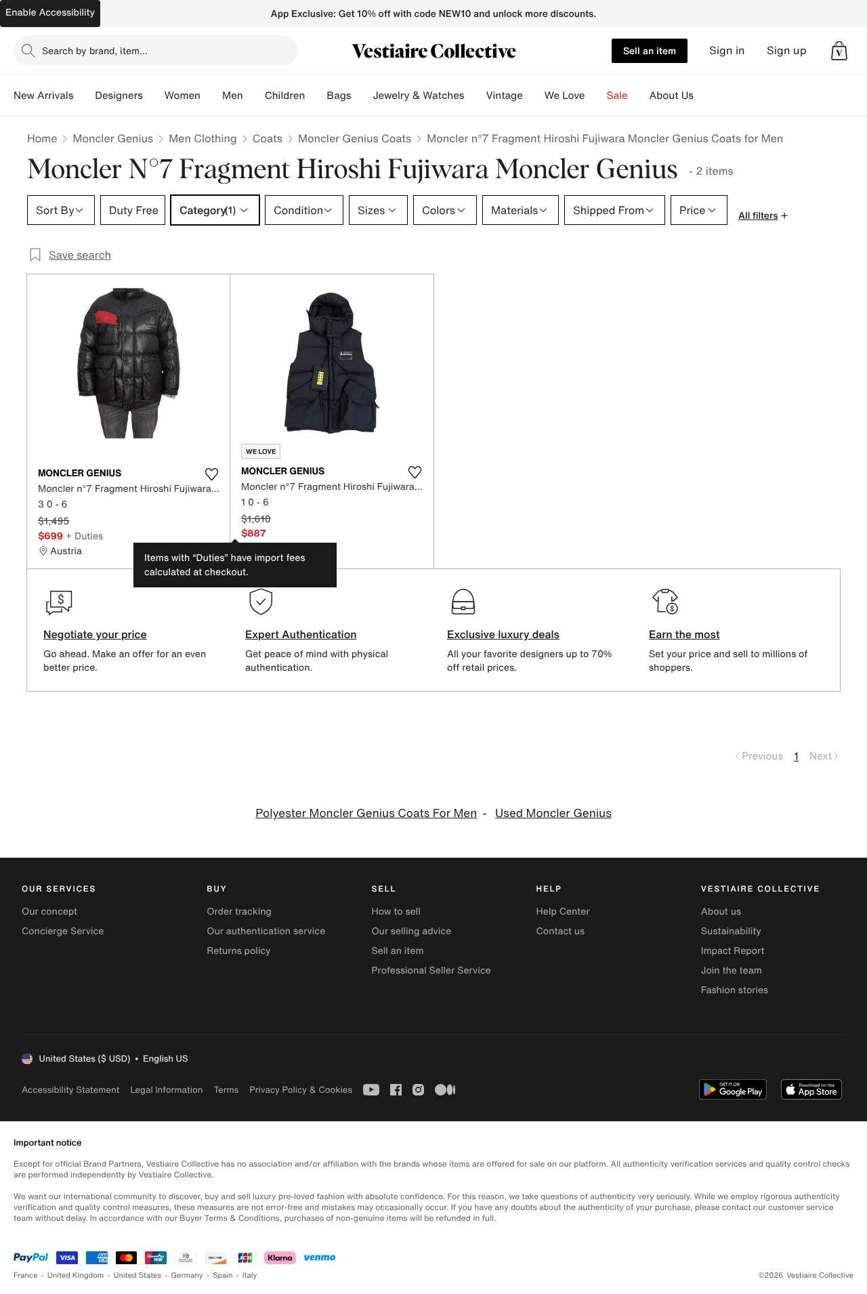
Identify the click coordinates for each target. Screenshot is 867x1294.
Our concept (49, 911)
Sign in (727, 50)
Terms (225, 1089)
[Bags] (361, 95)
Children (285, 95)
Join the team (731, 970)
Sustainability (731, 931)
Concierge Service (63, 931)
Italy (249, 1275)
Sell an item (649, 50)
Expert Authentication (301, 634)
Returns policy (238, 951)
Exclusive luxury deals (503, 634)
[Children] (315, 95)
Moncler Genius (112, 138)
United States (138, 1275)
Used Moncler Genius (553, 813)
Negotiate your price (95, 634)
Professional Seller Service (430, 970)
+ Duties (84, 535)
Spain (223, 1275)
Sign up (787, 50)
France (26, 1275)
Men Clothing (203, 138)
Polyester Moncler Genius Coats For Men (366, 813)
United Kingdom (75, 1275)
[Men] (254, 95)
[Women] (211, 95)
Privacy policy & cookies (300, 1089)
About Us (672, 95)
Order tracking (239, 911)
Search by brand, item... (95, 50)
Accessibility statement (70, 1089)
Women (182, 95)
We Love (565, 95)
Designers (119, 95)
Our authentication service (266, 931)
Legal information (166, 1089)
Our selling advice (411, 931)
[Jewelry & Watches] (474, 95)
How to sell (395, 911)
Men (232, 95)
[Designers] (153, 95)
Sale (617, 95)
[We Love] (596, 95)
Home (42, 138)
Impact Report (733, 951)
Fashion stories (734, 990)
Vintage (504, 95)
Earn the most (684, 634)
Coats (267, 138)
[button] (839, 50)
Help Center (563, 911)
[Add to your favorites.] (211, 474)
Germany (187, 1275)
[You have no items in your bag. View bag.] (839, 50)
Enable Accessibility (50, 12)
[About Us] (704, 95)
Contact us (560, 931)
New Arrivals (43, 95)
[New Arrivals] (84, 95)
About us (721, 911)
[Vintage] (533, 95)
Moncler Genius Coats (354, 138)
